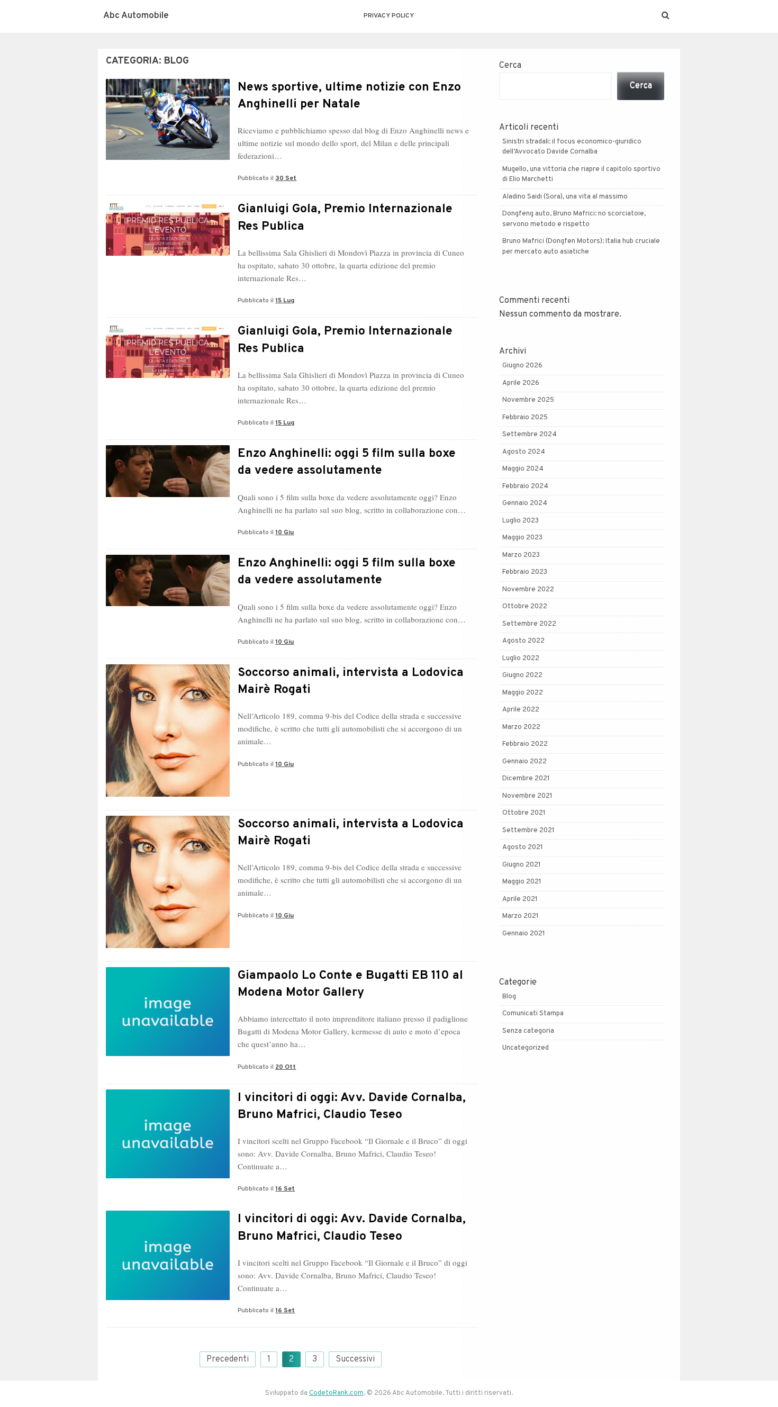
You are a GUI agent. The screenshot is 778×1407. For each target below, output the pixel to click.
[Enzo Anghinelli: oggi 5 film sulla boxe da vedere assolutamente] (168, 495)
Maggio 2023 (522, 538)
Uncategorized (525, 1048)
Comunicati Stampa (533, 1013)
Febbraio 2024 (525, 486)
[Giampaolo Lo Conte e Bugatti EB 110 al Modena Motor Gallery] (168, 1054)
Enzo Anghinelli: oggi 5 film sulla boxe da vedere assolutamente (347, 462)
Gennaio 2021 (523, 934)
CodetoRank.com (336, 1393)
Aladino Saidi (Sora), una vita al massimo (565, 197)
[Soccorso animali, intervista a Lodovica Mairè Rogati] (168, 794)
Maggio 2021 (521, 882)
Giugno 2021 (521, 865)
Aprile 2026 (520, 383)
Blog (509, 997)
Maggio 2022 (522, 693)
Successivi (355, 1359)
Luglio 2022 (520, 658)
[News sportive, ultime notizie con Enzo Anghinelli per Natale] (168, 157)
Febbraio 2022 (525, 744)
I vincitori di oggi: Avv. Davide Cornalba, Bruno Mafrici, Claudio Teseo (352, 1106)
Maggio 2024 (523, 469)
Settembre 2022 (529, 624)
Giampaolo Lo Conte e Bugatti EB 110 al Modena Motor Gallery (350, 984)
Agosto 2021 (522, 847)
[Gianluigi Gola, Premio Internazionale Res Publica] (168, 253)
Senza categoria (528, 1031)
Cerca (510, 65)
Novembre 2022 (528, 589)
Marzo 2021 (520, 916)
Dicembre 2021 (526, 778)
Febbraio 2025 (525, 417)
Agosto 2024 (523, 452)
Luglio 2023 (520, 521)
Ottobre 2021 (524, 813)
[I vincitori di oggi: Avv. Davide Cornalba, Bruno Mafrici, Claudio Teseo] (168, 1176)
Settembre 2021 (528, 830)
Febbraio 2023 (524, 572)
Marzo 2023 (521, 555)
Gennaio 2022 (524, 761)
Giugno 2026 (522, 366)
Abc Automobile (136, 16)
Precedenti (227, 1359)
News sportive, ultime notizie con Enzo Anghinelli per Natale (349, 96)
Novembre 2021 (527, 796)
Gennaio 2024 (524, 503)
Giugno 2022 (522, 675)
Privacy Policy (389, 16)
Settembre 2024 (529, 434)
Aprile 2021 (520, 899)
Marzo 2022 (521, 727)
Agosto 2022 (523, 641)
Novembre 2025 (528, 400)
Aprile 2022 (520, 710)
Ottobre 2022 (524, 606)
